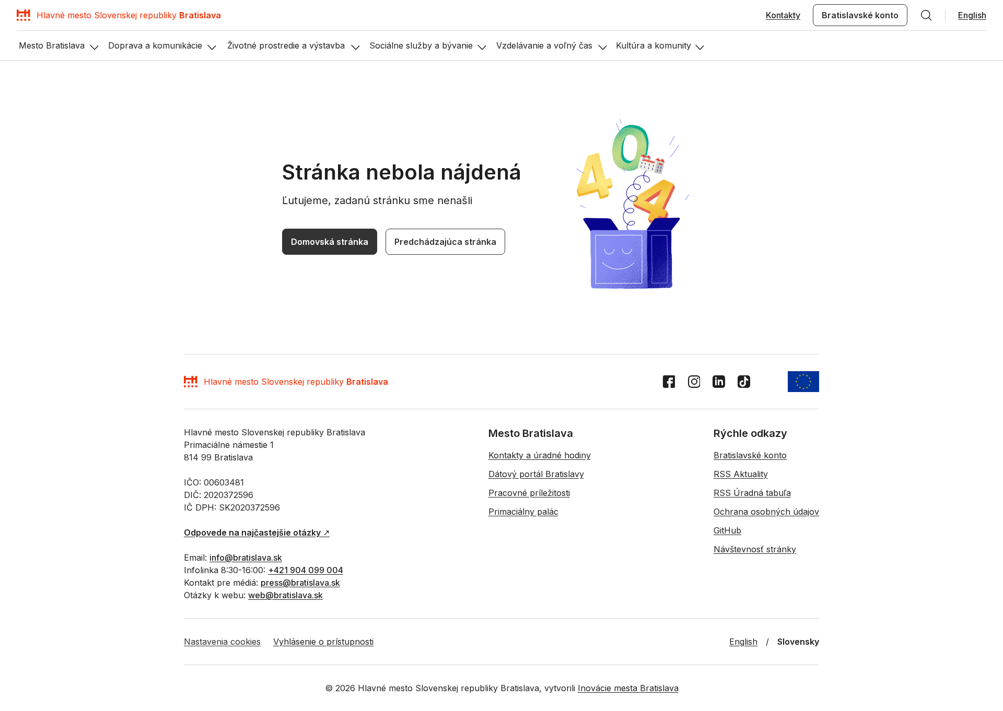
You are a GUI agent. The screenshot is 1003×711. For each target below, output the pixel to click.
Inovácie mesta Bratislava (628, 688)
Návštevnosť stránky (755, 549)
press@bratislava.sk (300, 582)
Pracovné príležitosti (529, 493)
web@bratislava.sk (285, 595)
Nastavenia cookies (222, 641)
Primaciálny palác (523, 511)
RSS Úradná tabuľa (752, 493)
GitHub (727, 530)
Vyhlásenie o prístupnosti (323, 641)
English (972, 15)
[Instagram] (693, 381)
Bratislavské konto (860, 15)
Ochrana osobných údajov (766, 511)
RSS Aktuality (741, 474)
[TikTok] (743, 381)
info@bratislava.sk (245, 557)
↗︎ (257, 532)
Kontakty (783, 15)
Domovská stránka (329, 241)
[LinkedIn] (718, 381)
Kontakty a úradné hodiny (539, 455)
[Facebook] (668, 381)
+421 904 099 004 (305, 570)
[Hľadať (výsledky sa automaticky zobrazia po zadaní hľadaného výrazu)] (926, 15)
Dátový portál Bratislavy (536, 474)
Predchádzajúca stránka (445, 241)
